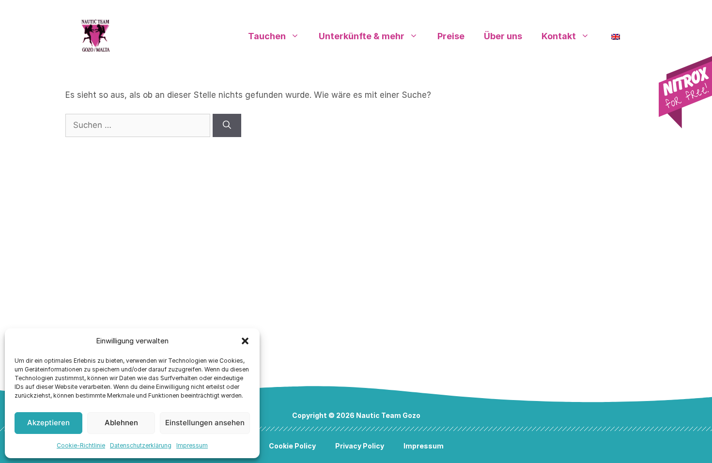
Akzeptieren (48, 422)
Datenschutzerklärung (140, 445)
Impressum (192, 445)
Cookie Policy (292, 446)
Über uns (503, 36)
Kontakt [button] (559, 36)
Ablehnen (121, 422)
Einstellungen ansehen (205, 422)
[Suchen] (227, 125)
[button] (245, 341)
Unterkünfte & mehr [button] (361, 36)
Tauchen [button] (267, 36)
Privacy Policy (359, 446)
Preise (450, 36)
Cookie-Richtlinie (81, 445)
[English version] (615, 36)
